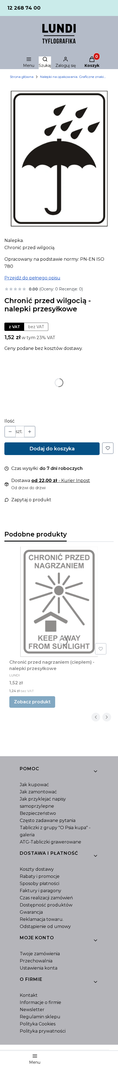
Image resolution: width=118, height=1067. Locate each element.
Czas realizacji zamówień (46, 897)
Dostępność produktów (46, 905)
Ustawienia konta (38, 968)
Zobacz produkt (32, 701)
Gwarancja (31, 912)
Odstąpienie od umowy (45, 926)
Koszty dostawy (37, 869)
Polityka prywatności (43, 1031)
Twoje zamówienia (40, 953)
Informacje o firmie (40, 1002)
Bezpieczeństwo (38, 813)
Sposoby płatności (39, 883)
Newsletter (32, 1009)
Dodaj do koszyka (52, 449)
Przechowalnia (36, 960)
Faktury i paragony (40, 890)
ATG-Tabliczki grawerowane (50, 842)
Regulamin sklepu (40, 1016)
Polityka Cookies (37, 1024)
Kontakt (29, 995)
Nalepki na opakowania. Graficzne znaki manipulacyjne (73, 77)
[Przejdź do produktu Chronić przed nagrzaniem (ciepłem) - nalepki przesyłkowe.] (59, 602)
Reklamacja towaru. (41, 919)
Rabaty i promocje (40, 876)
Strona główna (21, 77)
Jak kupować (34, 784)
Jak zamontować (38, 791)
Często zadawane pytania (47, 820)
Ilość (9, 421)
